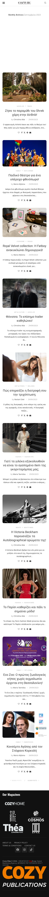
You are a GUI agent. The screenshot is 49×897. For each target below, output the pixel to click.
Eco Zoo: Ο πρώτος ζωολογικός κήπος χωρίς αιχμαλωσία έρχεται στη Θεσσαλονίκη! (24, 679)
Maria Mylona (19, 184)
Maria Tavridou (19, 474)
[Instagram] (24, 849)
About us (7, 842)
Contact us (29, 845)
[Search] (45, 3)
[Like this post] (19, 132)
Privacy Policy (21, 842)
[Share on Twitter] (24, 132)
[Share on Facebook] (21, 132)
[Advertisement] (24, 44)
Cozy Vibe (7, 861)
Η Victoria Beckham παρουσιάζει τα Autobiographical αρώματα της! (24, 536)
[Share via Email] (30, 132)
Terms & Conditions (12, 845)
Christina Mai (19, 119)
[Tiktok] (31, 849)
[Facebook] (17, 849)
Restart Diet (19, 399)
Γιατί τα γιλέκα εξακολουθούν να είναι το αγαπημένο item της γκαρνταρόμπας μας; (24, 465)
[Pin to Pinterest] (27, 132)
